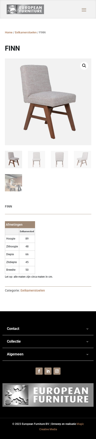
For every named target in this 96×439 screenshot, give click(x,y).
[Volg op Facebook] (39, 371)
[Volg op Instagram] (57, 371)
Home (9, 32)
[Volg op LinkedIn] (48, 371)
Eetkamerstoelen (26, 32)
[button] (84, 66)
